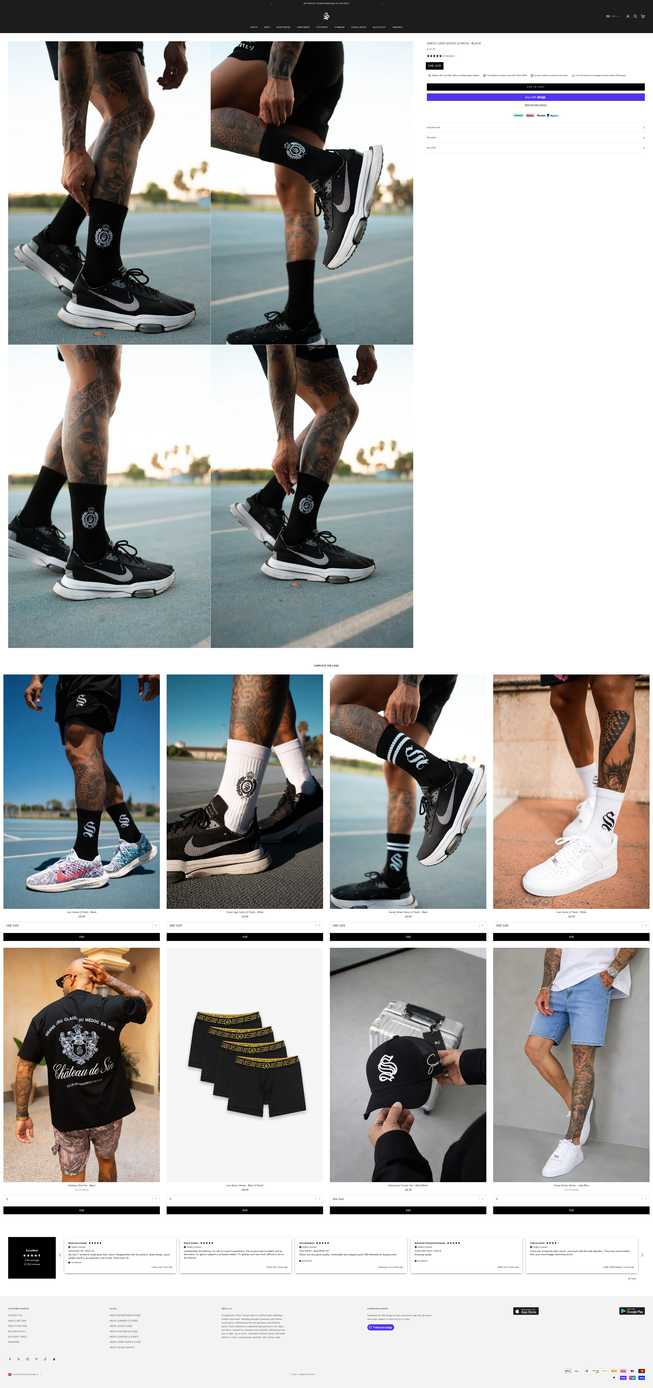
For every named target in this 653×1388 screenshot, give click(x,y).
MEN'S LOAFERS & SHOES (124, 1337)
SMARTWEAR (303, 27)
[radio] (434, 66)
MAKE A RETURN (17, 1321)
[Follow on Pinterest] (36, 1359)
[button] (536, 56)
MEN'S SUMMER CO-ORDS (124, 1321)
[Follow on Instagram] (27, 1359)
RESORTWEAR (283, 27)
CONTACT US (15, 1315)
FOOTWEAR (322, 27)
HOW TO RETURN (17, 1326)
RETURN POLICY (17, 1331)
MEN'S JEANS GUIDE (121, 1326)
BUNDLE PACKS (358, 27)
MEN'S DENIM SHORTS (122, 1347)
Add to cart (536, 87)
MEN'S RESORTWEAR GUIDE (125, 1315)
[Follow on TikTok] (45, 1359)
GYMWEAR (339, 27)
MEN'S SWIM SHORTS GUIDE (125, 1342)
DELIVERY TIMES (17, 1337)
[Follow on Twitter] (18, 1359)
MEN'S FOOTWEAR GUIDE (124, 1331)
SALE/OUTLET (379, 27)
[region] (351, 1255)
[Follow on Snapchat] (54, 1359)
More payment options (536, 105)
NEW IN (253, 27)
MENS (267, 27)
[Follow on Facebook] (10, 1359)
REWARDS (398, 27)
